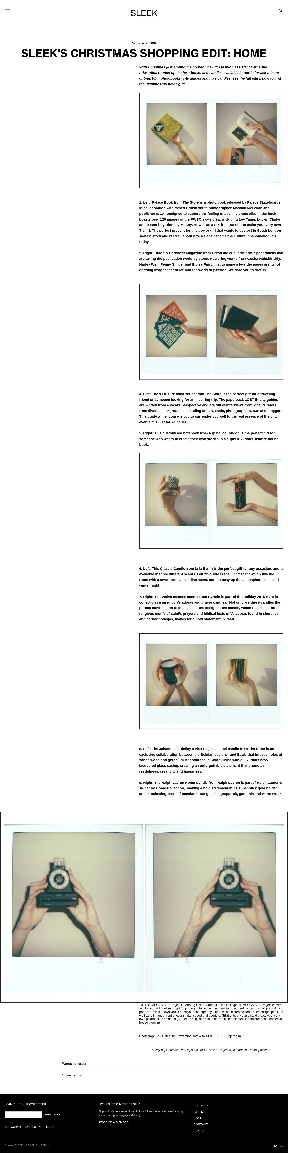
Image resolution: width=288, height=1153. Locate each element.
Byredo (214, 597)
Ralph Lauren (228, 783)
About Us (201, 1105)
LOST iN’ (168, 394)
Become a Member (114, 1122)
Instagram (13, 1127)
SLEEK (144, 13)
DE (281, 1146)
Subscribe (52, 1115)
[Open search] (280, 10)
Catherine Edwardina (177, 1036)
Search (200, 1131)
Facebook (33, 1127)
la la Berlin (204, 569)
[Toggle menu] (7, 9)
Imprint (199, 1112)
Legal (198, 1118)
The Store (191, 202)
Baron (217, 253)
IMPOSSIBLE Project (256, 1005)
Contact (201, 1124)
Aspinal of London (224, 433)
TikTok (49, 1127)
